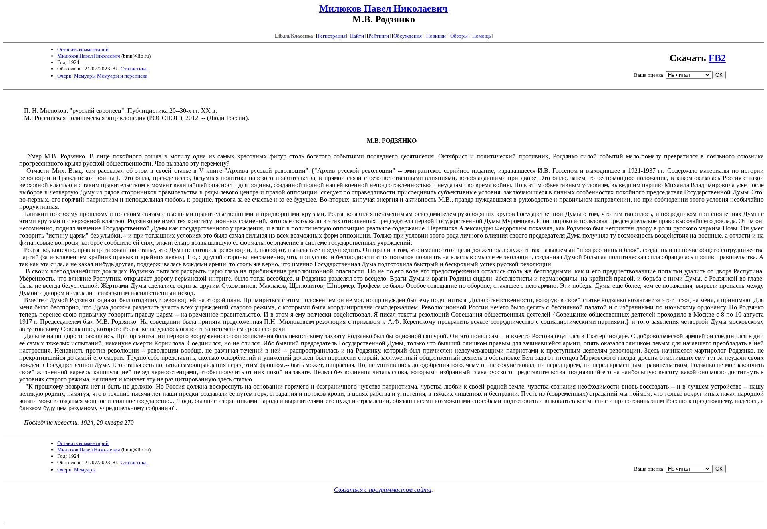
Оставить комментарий (83, 49)
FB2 (717, 58)
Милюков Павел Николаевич (383, 8)
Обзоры (459, 36)
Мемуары (85, 76)
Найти (357, 36)
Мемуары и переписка (122, 76)
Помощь (481, 36)
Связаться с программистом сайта (382, 489)
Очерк (64, 76)
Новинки (436, 36)
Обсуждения (407, 36)
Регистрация (332, 36)
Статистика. (134, 69)
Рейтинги (378, 36)
